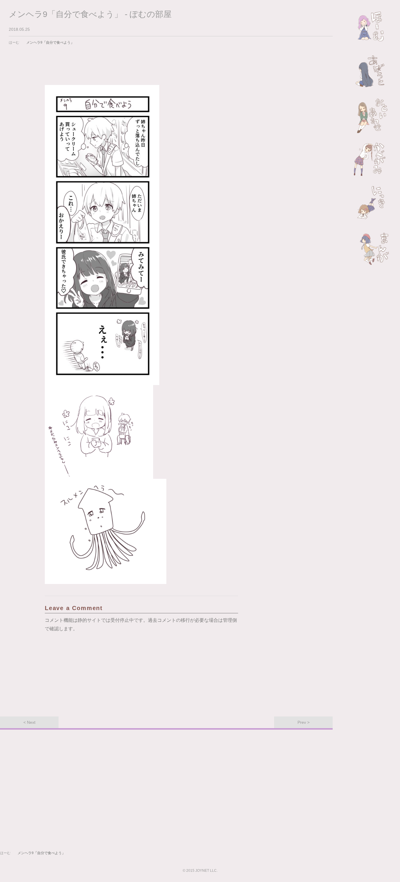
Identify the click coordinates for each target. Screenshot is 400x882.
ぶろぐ (371, 203)
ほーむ (371, 27)
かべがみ (371, 159)
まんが (371, 247)
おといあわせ (371, 115)
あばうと (371, 71)
